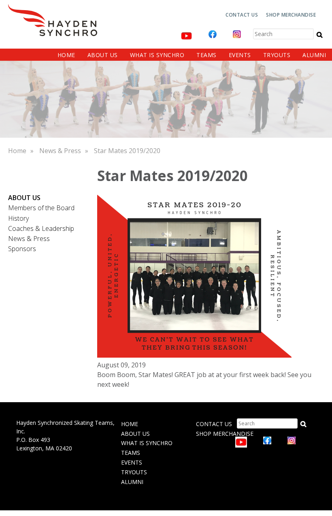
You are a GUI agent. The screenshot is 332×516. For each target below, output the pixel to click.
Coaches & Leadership (41, 228)
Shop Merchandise (291, 14)
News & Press (60, 150)
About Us (102, 55)
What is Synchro (157, 55)
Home (66, 55)
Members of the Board (41, 207)
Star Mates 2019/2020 (127, 150)
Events (240, 55)
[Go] (319, 34)
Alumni (314, 55)
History (18, 218)
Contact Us (242, 14)
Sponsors (22, 248)
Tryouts (277, 55)
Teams (206, 55)
